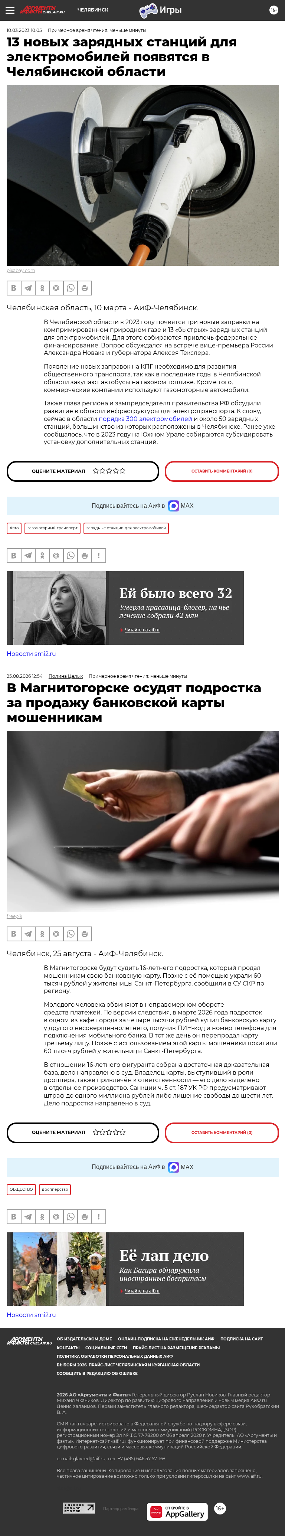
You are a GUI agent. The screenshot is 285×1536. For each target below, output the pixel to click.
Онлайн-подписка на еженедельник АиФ (166, 1339)
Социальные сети (106, 1348)
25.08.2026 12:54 (25, 676)
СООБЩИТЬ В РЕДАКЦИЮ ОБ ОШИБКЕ (97, 1373)
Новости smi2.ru (31, 653)
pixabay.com (21, 270)
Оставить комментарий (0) (222, 471)
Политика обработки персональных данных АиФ (115, 1356)
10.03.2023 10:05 (24, 30)
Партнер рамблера (120, 1508)
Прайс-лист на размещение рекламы (176, 1348)
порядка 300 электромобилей (145, 418)
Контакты (68, 1348)
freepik (14, 916)
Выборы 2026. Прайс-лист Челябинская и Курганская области (128, 1365)
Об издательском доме (84, 1339)
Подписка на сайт (241, 1339)
